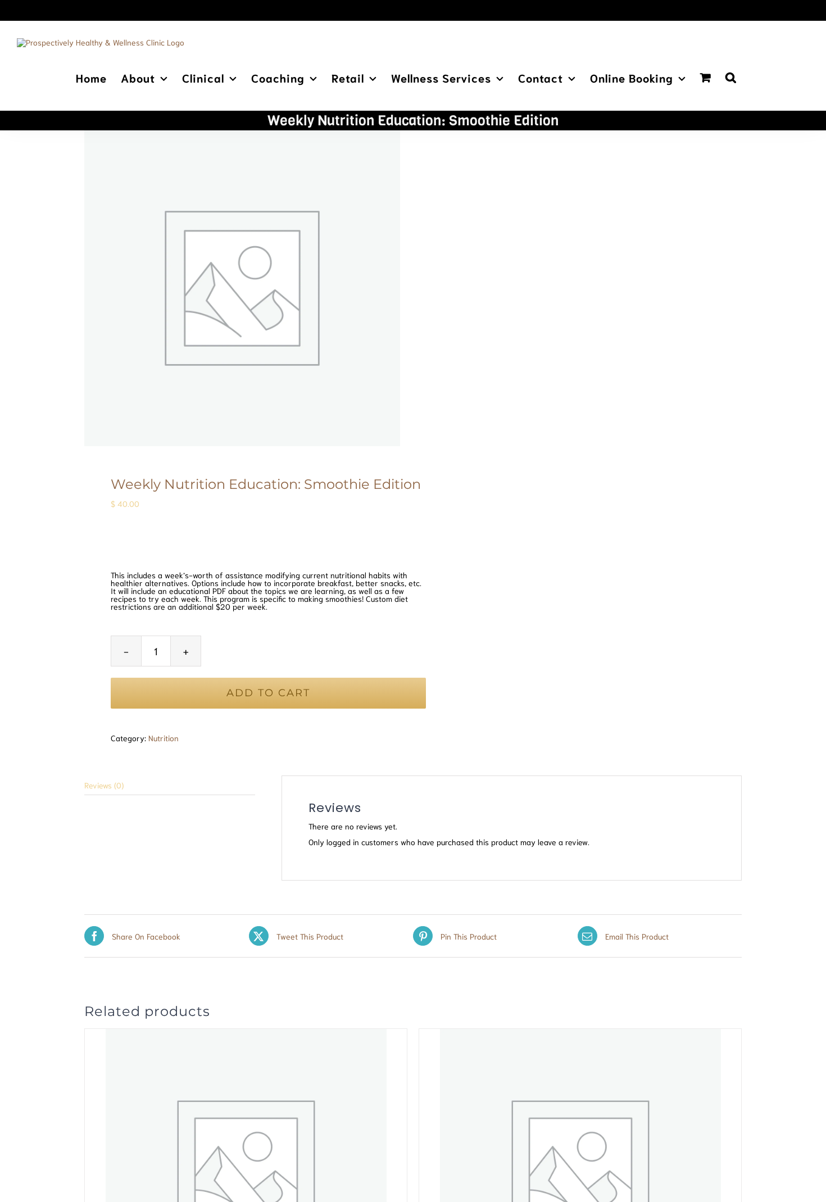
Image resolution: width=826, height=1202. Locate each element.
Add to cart (268, 693)
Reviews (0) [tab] (104, 785)
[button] (731, 76)
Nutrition (163, 738)
